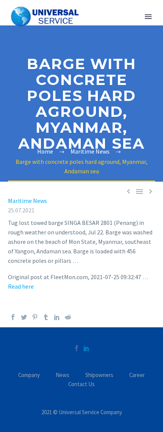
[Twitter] (24, 317)
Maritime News (27, 200)
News (62, 375)
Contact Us (81, 384)
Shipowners (99, 375)
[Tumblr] (46, 317)
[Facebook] (13, 317)
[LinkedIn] (57, 317)
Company (29, 375)
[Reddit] (68, 317)
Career (137, 375)
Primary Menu (148, 16)
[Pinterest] (35, 317)
